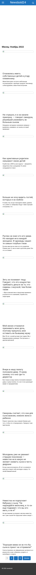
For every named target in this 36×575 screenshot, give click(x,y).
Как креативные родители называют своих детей (16, 159)
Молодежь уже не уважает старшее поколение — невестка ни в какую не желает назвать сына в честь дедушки (17, 459)
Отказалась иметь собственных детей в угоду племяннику (16, 76)
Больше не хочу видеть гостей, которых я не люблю (18, 198)
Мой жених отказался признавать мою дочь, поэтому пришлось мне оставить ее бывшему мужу (16, 329)
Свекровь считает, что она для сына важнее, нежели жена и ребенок (18, 415)
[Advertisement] (18, 24)
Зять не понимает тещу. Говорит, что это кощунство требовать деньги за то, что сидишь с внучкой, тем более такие (17, 284)
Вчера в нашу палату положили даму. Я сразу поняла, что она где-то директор (15, 373)
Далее (26, 558)
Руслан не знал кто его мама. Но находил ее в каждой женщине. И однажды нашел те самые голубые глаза (17, 240)
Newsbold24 (18, 2)
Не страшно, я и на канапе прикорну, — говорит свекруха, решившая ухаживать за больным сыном (18, 118)
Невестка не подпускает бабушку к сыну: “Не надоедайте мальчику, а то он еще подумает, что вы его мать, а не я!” (17, 505)
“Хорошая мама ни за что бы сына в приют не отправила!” (17, 546)
